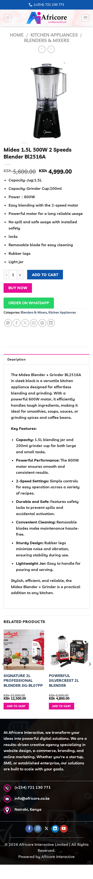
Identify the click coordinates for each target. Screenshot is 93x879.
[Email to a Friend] (34, 323)
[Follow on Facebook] (29, 829)
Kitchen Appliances (54, 35)
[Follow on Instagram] (38, 829)
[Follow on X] (47, 829)
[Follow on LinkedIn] (55, 829)
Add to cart (45, 274)
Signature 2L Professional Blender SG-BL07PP (23, 680)
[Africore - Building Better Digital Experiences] (46, 18)
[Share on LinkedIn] (51, 323)
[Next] (89, 673)
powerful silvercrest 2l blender (64, 680)
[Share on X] (25, 323)
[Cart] (85, 18)
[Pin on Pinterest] (42, 323)
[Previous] (3, 673)
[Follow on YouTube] (64, 829)
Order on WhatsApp (28, 302)
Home (17, 35)
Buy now (17, 287)
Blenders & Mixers (46, 40)
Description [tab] (16, 359)
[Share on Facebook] (17, 323)
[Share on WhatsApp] (8, 323)
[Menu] (8, 18)
